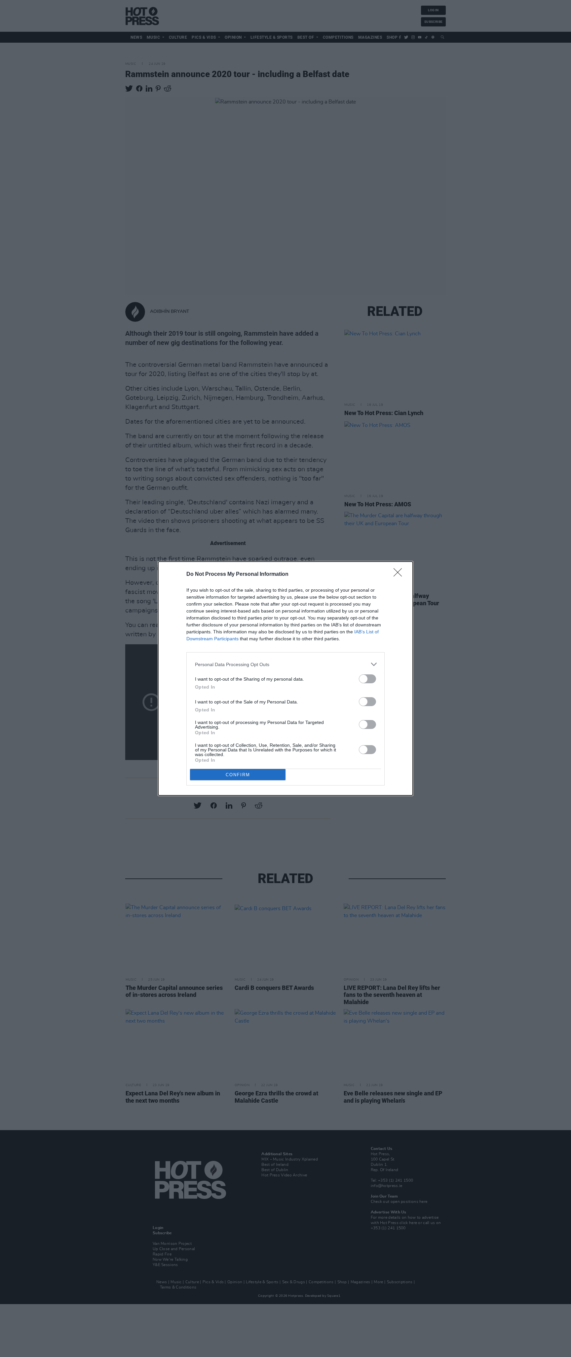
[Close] (400, 574)
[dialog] (285, 678)
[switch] (367, 678)
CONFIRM (238, 774)
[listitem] (285, 664)
